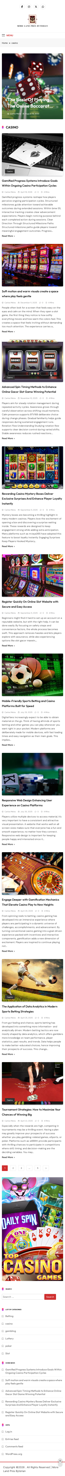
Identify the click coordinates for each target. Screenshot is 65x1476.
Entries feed (12, 1439)
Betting (9, 1316)
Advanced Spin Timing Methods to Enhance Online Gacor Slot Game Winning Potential (33, 1392)
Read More (7, 236)
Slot (7, 1353)
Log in (8, 1431)
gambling (10, 1331)
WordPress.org (13, 1453)
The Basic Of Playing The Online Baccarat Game (28, 106)
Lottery (9, 1338)
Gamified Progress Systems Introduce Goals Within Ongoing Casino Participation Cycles (33, 1371)
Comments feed (14, 1446)
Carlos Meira (15, 113)
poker (8, 1345)
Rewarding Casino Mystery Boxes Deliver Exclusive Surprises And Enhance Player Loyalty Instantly (32, 498)
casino (12, 90)
